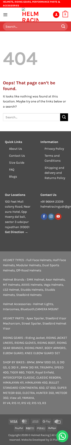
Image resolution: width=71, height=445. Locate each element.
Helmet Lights (43, 304)
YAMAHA (28, 398)
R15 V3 (36, 403)
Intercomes (11, 309)
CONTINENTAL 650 (32, 388)
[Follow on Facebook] (44, 216)
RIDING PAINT (34, 348)
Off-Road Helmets (28, 270)
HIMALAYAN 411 (13, 382)
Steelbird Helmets (29, 295)
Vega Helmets (53, 285)
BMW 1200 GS (46, 362)
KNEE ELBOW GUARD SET (42, 353)
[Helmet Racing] (30, 14)
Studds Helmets (32, 289)
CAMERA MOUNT (47, 309)
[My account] (56, 14)
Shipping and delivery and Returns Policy (55, 173)
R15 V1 (16, 403)
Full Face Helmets (38, 260)
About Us (15, 149)
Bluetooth (28, 309)
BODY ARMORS (55, 348)
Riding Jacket (35, 338)
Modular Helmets (28, 265)
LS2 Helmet (11, 289)
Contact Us (17, 155)
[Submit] (63, 26)
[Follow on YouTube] (58, 216)
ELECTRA (28, 393)
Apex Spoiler (35, 318)
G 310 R (13, 367)
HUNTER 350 (45, 393)
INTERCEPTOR (12, 377)
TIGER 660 (17, 372)
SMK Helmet (35, 279)
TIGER (30, 372)
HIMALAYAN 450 (36, 382)
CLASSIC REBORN (48, 377)
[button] (5, 14)
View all (15, 398)
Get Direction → (16, 232)
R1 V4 (6, 403)
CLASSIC (29, 377)
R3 (44, 403)
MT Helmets (11, 285)
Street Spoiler (31, 323)
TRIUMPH (46, 367)
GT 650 (51, 388)
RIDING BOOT (46, 343)
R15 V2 (25, 403)
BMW (31, 362)
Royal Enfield (44, 372)
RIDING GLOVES (25, 343)
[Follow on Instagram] (51, 216)
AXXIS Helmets (31, 285)
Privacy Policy (54, 149)
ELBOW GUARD (13, 353)
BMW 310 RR (29, 367)
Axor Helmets (55, 279)
